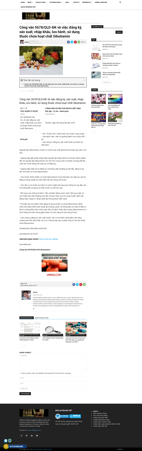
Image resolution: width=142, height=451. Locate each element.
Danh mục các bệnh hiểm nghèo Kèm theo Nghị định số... (98, 125)
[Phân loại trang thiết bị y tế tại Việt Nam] (115, 117)
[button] (120, 2)
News (29, 2)
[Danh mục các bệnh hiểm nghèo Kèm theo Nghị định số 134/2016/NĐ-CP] (98, 117)
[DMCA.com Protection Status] (75, 418)
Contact (76, 2)
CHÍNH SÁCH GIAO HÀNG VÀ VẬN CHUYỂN (106, 424)
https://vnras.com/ (37, 295)
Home (23, 2)
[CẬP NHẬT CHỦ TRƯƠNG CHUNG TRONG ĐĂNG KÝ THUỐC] (29, 329)
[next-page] (24, 346)
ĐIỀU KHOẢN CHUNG (100, 413)
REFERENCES (86, 2)
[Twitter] (71, 42)
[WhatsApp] (78, 42)
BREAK (94, 90)
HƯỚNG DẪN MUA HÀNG (101, 420)
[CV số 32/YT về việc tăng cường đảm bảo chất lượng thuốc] (96, 47)
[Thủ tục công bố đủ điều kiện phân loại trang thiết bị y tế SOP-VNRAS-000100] (96, 75)
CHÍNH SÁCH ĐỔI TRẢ (100, 426)
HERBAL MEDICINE (101, 2)
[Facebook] (68, 42)
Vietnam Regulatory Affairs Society (42, 449)
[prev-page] (20, 346)
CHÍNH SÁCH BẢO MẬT (100, 418)
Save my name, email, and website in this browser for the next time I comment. (46, 373)
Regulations (40, 2)
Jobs (67, 2)
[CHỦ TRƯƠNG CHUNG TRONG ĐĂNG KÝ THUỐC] (53, 329)
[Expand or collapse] (84, 80)
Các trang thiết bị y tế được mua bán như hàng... (114, 107)
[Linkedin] (32, 436)
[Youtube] (37, 436)
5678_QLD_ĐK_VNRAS (48, 239)
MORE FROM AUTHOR (41, 318)
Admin (27, 42)
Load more (106, 82)
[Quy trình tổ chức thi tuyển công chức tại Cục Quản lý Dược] (96, 56)
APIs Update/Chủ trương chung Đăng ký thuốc (52, 23)
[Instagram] (26, 436)
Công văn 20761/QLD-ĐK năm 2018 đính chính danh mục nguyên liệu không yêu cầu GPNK (75, 340)
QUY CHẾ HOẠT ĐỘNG (100, 415)
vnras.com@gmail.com (34, 430)
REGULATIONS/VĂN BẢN (31, 23)
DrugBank (120, 449)
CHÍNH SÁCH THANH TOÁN (102, 422)
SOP (93, 40)
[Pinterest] (75, 42)
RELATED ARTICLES (27, 318)
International (55, 2)
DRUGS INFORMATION (28, 7)
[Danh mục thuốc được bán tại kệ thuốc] (98, 99)
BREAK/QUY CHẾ (95, 103)
